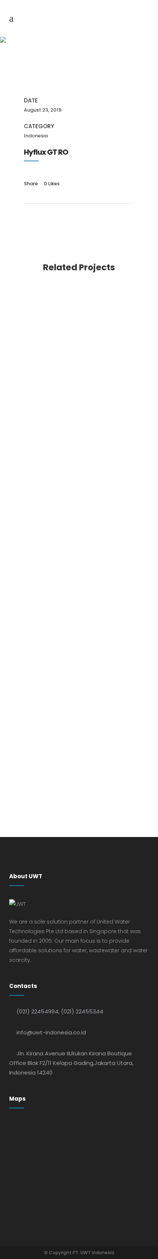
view (79, 335)
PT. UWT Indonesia (93, 1252)
